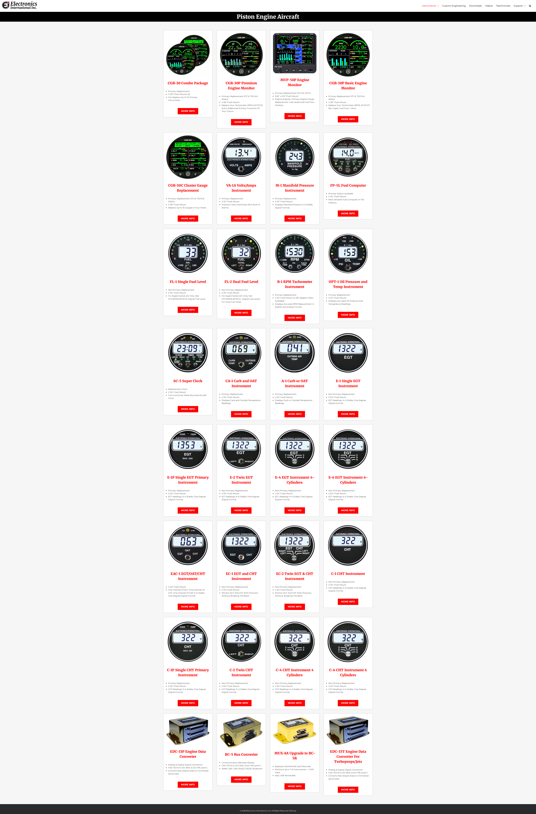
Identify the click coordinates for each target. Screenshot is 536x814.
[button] (530, 6)
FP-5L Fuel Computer (348, 185)
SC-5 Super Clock (187, 381)
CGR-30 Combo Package (188, 83)
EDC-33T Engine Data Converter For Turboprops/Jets (348, 756)
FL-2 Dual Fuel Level (241, 282)
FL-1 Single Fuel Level (188, 282)
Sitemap (292, 811)
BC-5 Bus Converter (241, 754)
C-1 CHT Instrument (348, 574)
